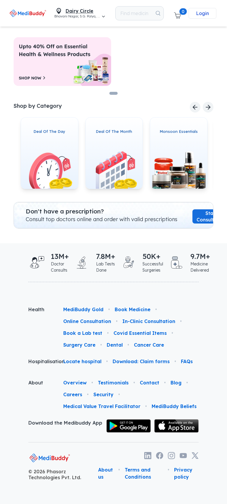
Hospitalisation (41, 361)
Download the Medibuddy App (65, 423)
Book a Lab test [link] (82, 333)
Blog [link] (176, 383)
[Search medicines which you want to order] (158, 13)
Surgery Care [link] (79, 345)
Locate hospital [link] (82, 361)
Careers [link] (72, 394)
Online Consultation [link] (87, 321)
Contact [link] (149, 383)
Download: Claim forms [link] (141, 361)
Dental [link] (115, 345)
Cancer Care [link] (149, 345)
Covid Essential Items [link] (140, 333)
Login (202, 13)
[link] (28, 13)
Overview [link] (75, 383)
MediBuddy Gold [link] (83, 309)
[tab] (113, 93)
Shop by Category (38, 105)
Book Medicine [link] (132, 309)
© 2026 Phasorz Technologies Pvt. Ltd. (54, 474)
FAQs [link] (187, 361)
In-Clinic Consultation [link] (148, 321)
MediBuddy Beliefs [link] (174, 406)
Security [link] (103, 394)
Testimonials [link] (113, 383)
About (35, 383)
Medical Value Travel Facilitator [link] (101, 406)
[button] (177, 13)
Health (36, 309)
